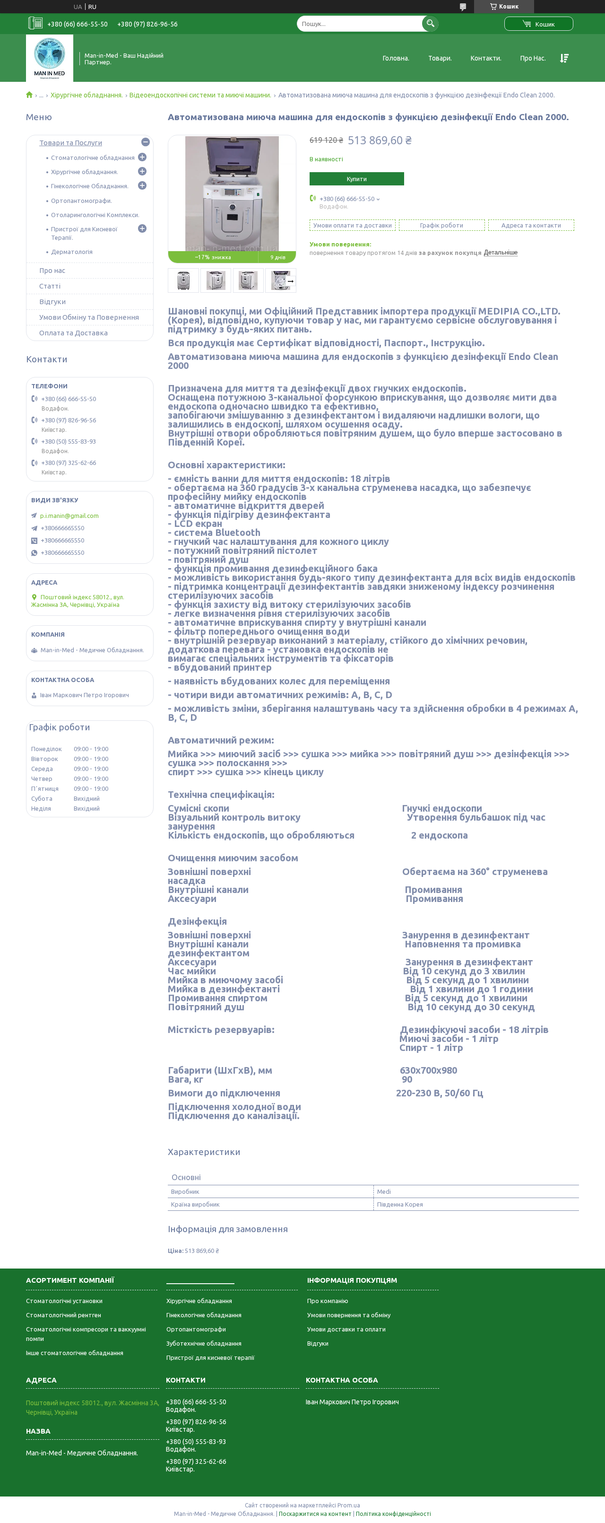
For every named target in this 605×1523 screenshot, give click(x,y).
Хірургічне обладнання (199, 1300)
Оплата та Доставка (73, 333)
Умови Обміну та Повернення (89, 317)
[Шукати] (430, 23)
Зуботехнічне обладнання (204, 1343)
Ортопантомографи (196, 1329)
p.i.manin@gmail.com (69, 515)
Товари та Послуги (70, 143)
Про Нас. (533, 58)
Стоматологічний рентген (63, 1315)
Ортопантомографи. (81, 200)
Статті (49, 286)
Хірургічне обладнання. (87, 95)
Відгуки (52, 302)
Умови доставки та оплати (346, 1329)
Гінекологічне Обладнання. (90, 186)
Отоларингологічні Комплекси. (95, 214)
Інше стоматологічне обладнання (74, 1352)
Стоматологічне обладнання (93, 157)
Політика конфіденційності (393, 1514)
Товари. (440, 58)
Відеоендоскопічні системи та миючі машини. (200, 95)
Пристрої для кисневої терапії (210, 1357)
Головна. (396, 58)
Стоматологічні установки (64, 1300)
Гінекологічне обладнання (204, 1315)
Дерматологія (72, 251)
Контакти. (486, 58)
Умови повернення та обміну (348, 1315)
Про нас (52, 270)
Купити (357, 178)
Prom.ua (348, 1505)
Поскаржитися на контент (315, 1514)
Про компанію (327, 1300)
